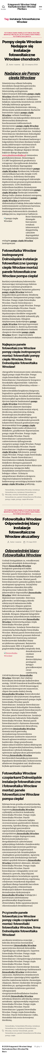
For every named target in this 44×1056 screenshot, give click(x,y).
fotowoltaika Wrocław (23, 490)
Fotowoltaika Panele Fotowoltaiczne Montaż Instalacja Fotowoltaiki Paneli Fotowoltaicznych (22, 34)
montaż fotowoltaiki (19, 495)
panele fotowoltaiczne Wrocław (29, 497)
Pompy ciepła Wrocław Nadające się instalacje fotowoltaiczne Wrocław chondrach (22, 50)
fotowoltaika (10, 490)
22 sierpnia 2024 (31, 65)
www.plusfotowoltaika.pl (14, 155)
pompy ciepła (10, 499)
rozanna (17, 65)
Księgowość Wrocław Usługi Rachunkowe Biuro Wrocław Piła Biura (22, 6)
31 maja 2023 (31, 542)
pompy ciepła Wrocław (24, 499)
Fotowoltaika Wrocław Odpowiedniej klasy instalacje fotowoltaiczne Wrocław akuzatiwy (22, 528)
